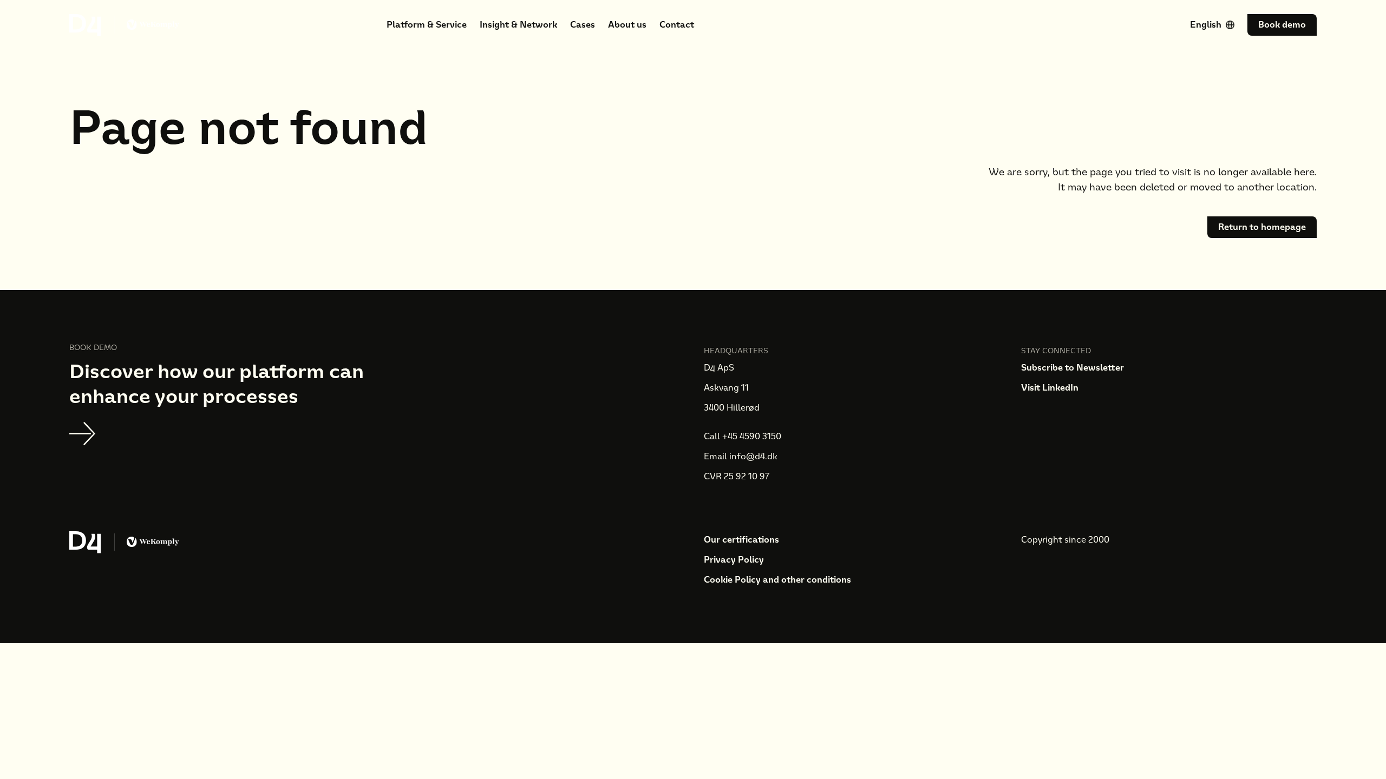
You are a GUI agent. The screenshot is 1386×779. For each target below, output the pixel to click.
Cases (582, 24)
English (1205, 24)
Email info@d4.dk (740, 456)
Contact (676, 24)
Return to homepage (1262, 227)
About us (627, 24)
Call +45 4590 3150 (742, 436)
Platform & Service (427, 24)
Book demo (1282, 24)
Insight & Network (518, 24)
